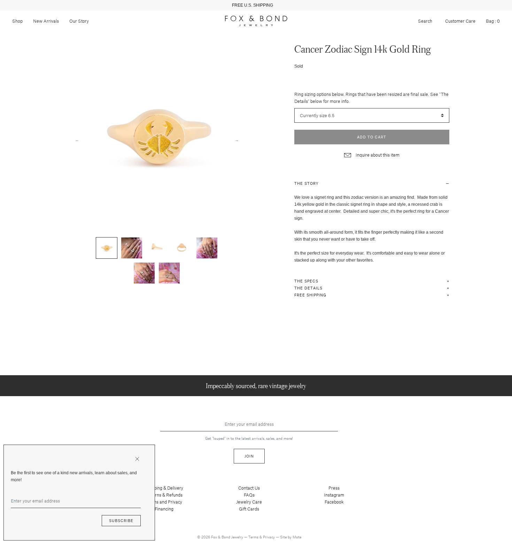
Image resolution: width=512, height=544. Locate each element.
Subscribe (121, 520)
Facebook (334, 502)
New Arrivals (46, 21)
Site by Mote (290, 537)
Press (334, 488)
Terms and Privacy (164, 502)
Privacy (269, 537)
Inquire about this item (377, 155)
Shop (17, 21)
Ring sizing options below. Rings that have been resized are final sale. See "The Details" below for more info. (371, 97)
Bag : (493, 21)
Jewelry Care (249, 502)
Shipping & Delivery (164, 488)
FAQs (249, 495)
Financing (164, 509)
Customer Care (460, 21)
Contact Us (249, 488)
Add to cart (371, 137)
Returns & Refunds (164, 495)
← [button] (77, 139)
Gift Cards (249, 509)
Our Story (79, 21)
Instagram (334, 495)
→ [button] (237, 139)
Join (249, 456)
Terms (253, 537)
